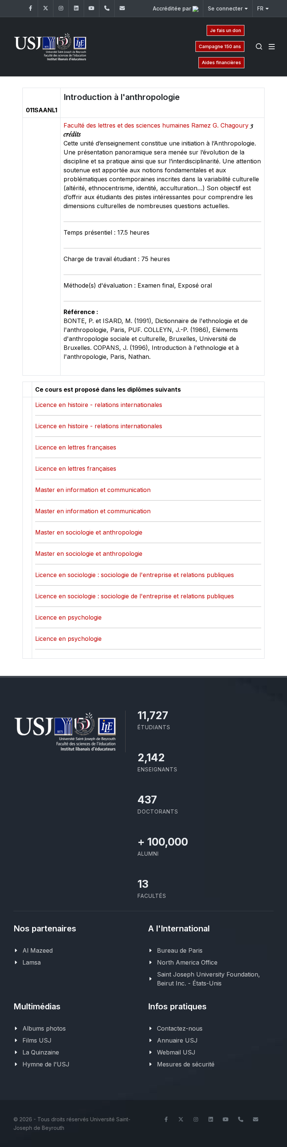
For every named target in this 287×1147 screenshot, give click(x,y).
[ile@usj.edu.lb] (122, 8)
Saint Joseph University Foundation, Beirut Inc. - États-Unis (208, 979)
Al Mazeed (37, 950)
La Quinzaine (40, 1052)
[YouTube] (91, 8)
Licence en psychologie (68, 617)
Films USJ (37, 1040)
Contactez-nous (180, 1028)
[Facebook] (30, 8)
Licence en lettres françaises (75, 447)
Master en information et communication (93, 489)
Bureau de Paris (180, 950)
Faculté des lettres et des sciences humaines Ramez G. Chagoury (157, 125)
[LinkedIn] (76, 8)
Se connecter (225, 8)
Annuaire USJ (177, 1040)
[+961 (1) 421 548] (106, 8)
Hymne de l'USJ (46, 1064)
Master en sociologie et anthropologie (88, 532)
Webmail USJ (176, 1052)
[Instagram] (60, 8)
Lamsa (31, 962)
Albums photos (44, 1028)
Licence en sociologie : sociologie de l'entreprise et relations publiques (134, 575)
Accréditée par (172, 8)
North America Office (187, 962)
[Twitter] (45, 8)
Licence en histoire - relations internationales (98, 404)
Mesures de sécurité (186, 1064)
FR (260, 8)
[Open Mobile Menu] (272, 47)
